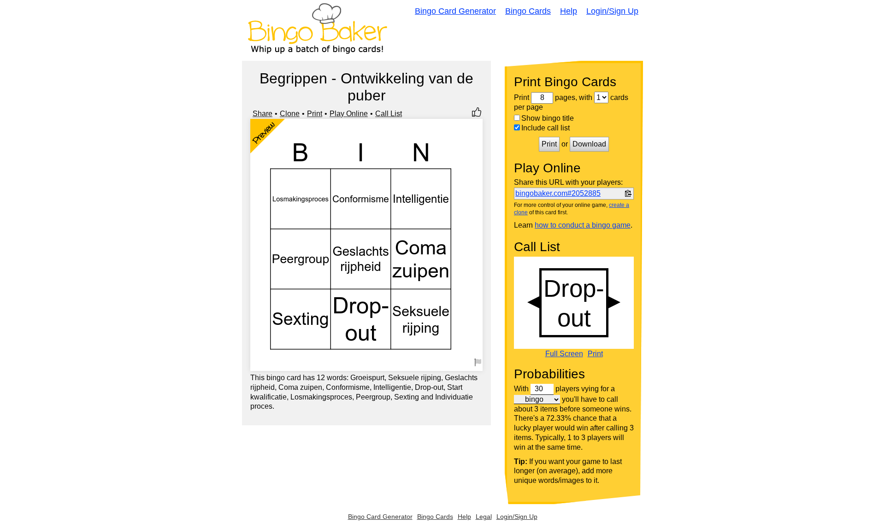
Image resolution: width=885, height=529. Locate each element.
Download (589, 144)
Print (314, 114)
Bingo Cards (528, 11)
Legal (484, 516)
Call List (388, 114)
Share (262, 114)
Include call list (545, 128)
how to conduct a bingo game (583, 225)
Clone (290, 114)
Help (568, 11)
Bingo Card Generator (455, 11)
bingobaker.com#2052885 (558, 193)
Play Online (349, 114)
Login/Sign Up (612, 11)
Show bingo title (547, 118)
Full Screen (564, 354)
